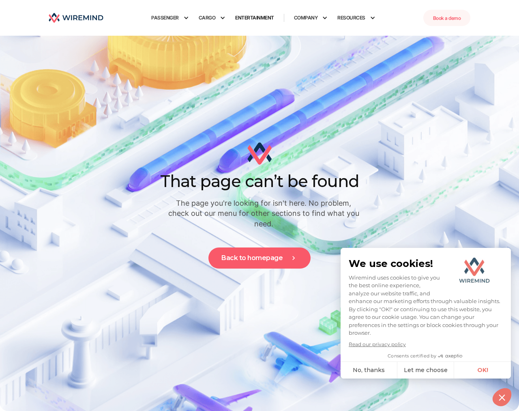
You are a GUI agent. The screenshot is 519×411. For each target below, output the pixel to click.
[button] (170, 18)
